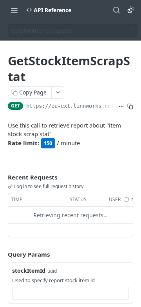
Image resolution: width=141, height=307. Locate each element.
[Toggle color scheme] (131, 10)
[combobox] (70, 293)
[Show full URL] (121, 106)
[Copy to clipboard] (130, 106)
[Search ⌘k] (116, 10)
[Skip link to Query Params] (2, 254)
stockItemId (28, 270)
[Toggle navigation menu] (14, 10)
